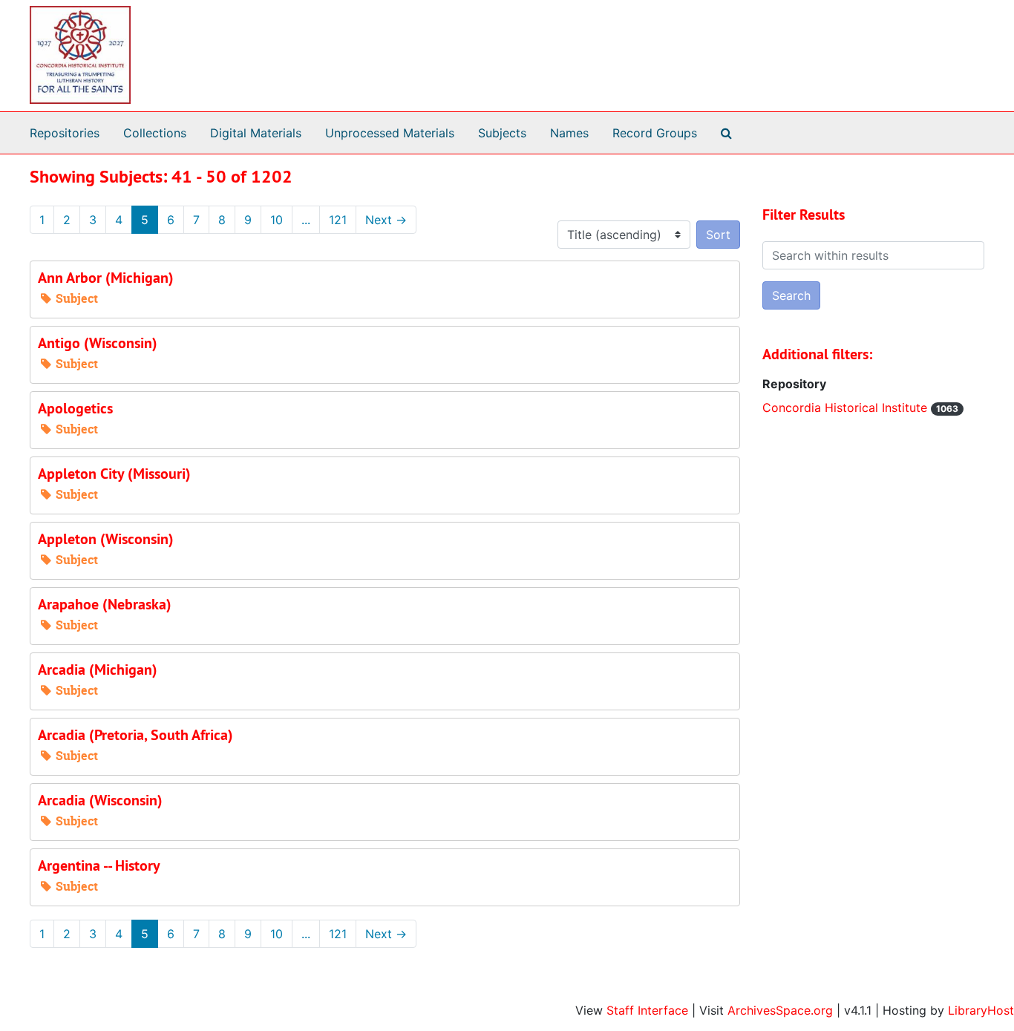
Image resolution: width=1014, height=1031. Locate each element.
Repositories (64, 132)
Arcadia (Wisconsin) (100, 800)
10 (276, 219)
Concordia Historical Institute (846, 407)
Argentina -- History (99, 865)
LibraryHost (981, 1010)
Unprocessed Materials (389, 132)
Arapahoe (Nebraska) (104, 604)
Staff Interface (647, 1010)
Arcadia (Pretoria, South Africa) (135, 734)
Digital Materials (255, 132)
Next (386, 219)
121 (338, 219)
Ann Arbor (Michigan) (106, 277)
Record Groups (654, 132)
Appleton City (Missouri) (114, 473)
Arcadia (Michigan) (97, 669)
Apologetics (75, 408)
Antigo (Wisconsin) (97, 343)
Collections (154, 132)
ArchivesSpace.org (780, 1010)
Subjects (502, 132)
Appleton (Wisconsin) (106, 539)
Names (569, 132)
